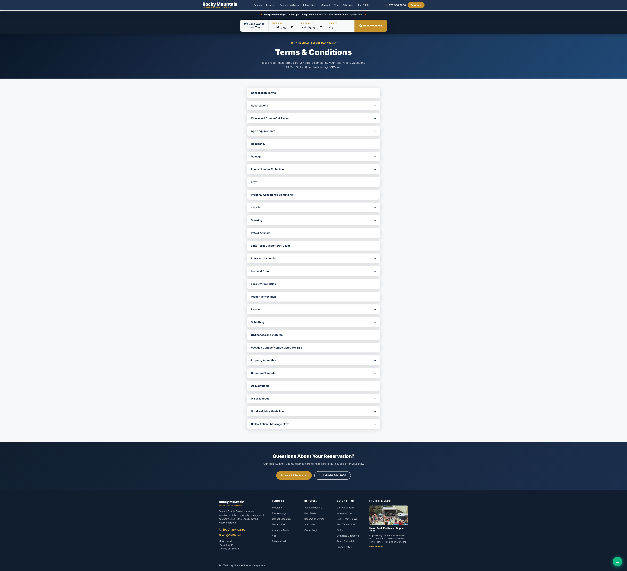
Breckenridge (279, 513)
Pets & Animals (313, 233)
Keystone (277, 507)
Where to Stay (344, 513)
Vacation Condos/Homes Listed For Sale (313, 347)
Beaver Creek (279, 541)
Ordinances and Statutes (313, 334)
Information (310, 5)
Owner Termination (313, 296)
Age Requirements (313, 131)
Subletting (313, 322)
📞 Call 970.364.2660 (332, 475)
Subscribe (348, 5)
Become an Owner (289, 5)
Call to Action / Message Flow (313, 424)
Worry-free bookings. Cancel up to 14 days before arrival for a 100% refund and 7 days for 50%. (313, 14)
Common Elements (313, 373)
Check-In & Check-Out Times (313, 118)
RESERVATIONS (372, 25)
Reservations (313, 105)
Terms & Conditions (347, 541)
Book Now (416, 5)
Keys (313, 182)
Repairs (313, 309)
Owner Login (311, 530)
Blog (336, 5)
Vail (274, 535)
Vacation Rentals (313, 507)
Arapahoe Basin (280, 530)
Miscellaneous (313, 398)
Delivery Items (313, 385)
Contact (325, 5)
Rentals (258, 5)
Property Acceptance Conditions (313, 194)
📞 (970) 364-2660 (232, 529)
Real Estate (363, 5)
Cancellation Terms (313, 92)
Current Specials (345, 507)
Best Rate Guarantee (348, 535)
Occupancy (313, 143)
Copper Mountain (281, 518)
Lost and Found (313, 271)
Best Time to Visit (346, 524)
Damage (313, 156)
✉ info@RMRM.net (230, 535)
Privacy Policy (344, 547)
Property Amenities (313, 360)
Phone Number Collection (313, 169)
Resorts (270, 5)
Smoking (313, 220)
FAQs (340, 530)
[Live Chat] (617, 561)
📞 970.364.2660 (395, 5)
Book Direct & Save (347, 518)
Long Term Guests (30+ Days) (313, 245)
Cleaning (313, 207)
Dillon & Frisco (279, 524)
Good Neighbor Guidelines (313, 411)
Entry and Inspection (313, 258)
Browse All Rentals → (294, 475)
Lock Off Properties (313, 284)
